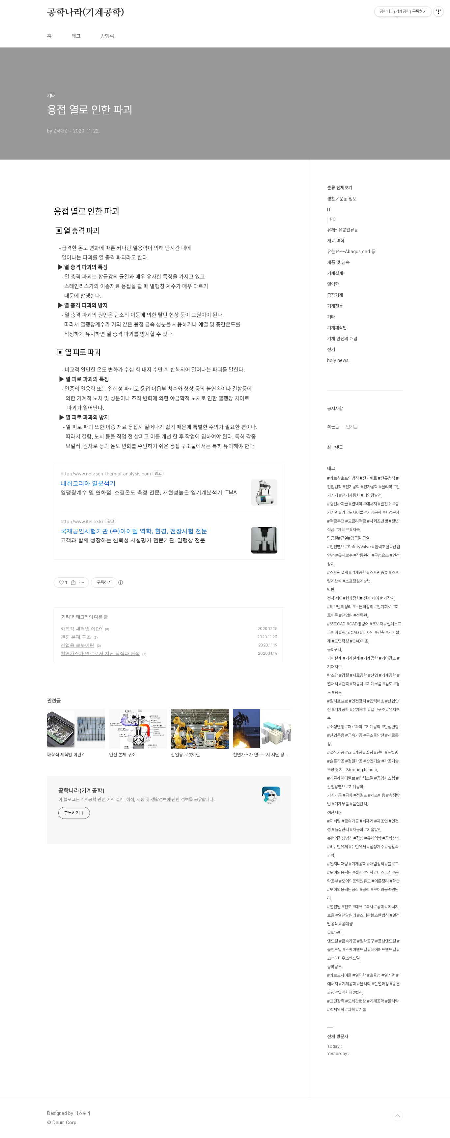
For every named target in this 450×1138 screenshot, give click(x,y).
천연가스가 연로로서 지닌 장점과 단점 (100, 653)
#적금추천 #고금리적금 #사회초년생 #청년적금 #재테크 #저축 (363, 525)
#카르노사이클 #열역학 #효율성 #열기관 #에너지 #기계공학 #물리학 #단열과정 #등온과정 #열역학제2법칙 (363, 984)
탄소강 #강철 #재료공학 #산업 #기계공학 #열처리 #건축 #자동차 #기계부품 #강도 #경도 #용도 (363, 684)
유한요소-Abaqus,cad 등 (351, 251)
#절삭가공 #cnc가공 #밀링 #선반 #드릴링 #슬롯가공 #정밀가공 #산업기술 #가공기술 (363, 757)
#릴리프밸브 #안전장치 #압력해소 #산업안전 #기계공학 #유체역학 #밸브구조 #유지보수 (363, 710)
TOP (397, 1116)
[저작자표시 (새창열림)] (120, 582)
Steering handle (361, 769)
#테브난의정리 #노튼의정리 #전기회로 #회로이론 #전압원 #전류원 (363, 611)
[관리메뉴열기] (438, 11)
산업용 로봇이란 (77, 645)
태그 (76, 36)
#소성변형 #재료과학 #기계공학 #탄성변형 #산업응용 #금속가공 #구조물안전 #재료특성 (363, 735)
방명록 (107, 36)
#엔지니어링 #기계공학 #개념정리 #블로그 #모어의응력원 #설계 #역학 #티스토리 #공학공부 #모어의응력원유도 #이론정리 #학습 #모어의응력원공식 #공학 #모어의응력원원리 (363, 881)
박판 (330, 589)
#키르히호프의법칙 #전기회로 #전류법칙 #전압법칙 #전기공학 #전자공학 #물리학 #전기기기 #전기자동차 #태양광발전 (363, 487)
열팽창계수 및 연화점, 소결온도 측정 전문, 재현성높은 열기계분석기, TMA (149, 492)
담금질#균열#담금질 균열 (348, 538)
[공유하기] (73, 582)
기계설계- (336, 273)
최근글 (333, 426)
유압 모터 (335, 932)
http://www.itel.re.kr (82, 521)
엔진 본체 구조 (76, 637)
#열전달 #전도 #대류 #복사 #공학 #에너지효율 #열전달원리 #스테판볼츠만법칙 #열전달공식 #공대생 (363, 915)
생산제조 (334, 812)
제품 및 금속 (338, 262)
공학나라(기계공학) (85, 12)
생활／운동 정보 (341, 198)
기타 (65, 616)
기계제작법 (337, 327)
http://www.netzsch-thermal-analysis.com (106, 473)
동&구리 (334, 649)
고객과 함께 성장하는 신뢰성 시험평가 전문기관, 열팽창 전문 (133, 540)
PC (333, 219)
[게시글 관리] (81, 582)
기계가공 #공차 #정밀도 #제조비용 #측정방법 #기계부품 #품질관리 (363, 799)
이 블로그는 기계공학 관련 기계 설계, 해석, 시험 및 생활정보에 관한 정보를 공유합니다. (136, 799)
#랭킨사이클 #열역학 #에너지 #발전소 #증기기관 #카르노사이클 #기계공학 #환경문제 (363, 508)
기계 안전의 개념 (342, 338)
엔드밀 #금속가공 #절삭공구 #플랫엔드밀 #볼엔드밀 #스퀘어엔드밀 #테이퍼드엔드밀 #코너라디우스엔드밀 (363, 950)
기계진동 (335, 306)
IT (329, 209)
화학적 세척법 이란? (81, 628)
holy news (338, 360)
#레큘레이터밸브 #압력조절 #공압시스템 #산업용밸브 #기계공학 (363, 782)
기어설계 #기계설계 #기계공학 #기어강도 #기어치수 (363, 662)
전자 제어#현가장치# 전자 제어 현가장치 (360, 598)
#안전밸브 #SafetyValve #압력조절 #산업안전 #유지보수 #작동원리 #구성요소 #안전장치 (363, 555)
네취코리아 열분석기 (88, 483)
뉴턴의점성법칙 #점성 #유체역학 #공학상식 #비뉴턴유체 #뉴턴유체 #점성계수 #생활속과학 (363, 847)
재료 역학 (335, 240)
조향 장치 (335, 769)
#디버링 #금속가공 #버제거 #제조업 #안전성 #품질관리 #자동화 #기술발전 (363, 825)
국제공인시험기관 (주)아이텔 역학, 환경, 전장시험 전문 (134, 530)
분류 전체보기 (339, 187)
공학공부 (334, 966)
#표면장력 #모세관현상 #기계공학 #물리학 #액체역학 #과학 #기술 (363, 1005)
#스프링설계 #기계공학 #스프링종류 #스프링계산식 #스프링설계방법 (363, 577)
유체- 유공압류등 (342, 229)
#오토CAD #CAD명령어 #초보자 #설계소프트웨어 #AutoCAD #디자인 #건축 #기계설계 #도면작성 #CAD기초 (364, 632)
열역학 (333, 284)
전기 (331, 349)
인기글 (352, 426)
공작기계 (335, 295)
